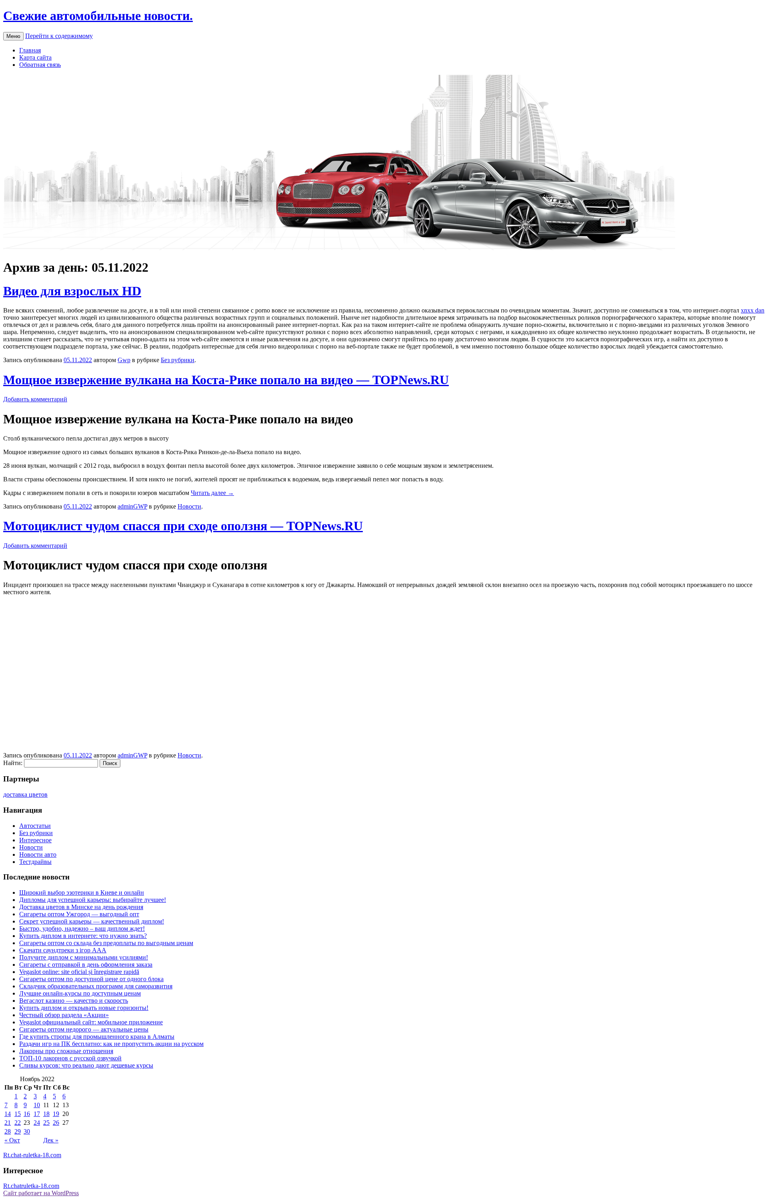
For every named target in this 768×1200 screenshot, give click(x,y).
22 (17, 1122)
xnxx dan (752, 310)
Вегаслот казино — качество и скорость (73, 1000)
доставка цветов (25, 794)
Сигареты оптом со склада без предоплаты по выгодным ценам (106, 943)
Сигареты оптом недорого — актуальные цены (83, 1029)
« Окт (12, 1140)
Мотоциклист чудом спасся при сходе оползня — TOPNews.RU (183, 526)
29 (17, 1131)
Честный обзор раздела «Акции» (64, 1015)
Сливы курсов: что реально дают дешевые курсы (86, 1065)
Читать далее (212, 492)
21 (7, 1122)
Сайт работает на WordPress (41, 1193)
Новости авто (37, 854)
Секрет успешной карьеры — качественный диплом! (91, 921)
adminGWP (132, 506)
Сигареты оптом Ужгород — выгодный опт (79, 914)
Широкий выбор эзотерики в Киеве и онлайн (81, 892)
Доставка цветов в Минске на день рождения (81, 907)
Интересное (35, 840)
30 (27, 1131)
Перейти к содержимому (59, 35)
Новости (189, 506)
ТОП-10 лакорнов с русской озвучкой (70, 1058)
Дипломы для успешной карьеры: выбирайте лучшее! (92, 899)
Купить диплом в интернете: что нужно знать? (83, 935)
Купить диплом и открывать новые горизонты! (83, 1007)
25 (46, 1122)
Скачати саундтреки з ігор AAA (62, 950)
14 (7, 1113)
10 (37, 1105)
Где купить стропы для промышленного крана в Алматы (96, 1036)
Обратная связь (40, 64)
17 (37, 1113)
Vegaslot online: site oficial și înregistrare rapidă (79, 971)
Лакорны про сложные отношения (66, 1051)
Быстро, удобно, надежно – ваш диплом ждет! (82, 928)
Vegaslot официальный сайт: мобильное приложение (91, 1022)
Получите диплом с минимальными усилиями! (83, 957)
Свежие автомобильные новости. (98, 15)
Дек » (50, 1140)
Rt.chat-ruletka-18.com (32, 1155)
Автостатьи (35, 825)
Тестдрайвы (35, 861)
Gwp (124, 360)
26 (56, 1122)
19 (56, 1113)
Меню (13, 36)
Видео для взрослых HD (72, 291)
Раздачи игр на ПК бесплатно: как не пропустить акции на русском (111, 1043)
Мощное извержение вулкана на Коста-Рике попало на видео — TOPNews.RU (226, 380)
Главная (30, 50)
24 (37, 1122)
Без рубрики (177, 360)
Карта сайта (35, 57)
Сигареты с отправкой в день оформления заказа (85, 964)
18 (46, 1113)
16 (27, 1113)
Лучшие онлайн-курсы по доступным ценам (80, 993)
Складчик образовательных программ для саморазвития (95, 986)
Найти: (12, 762)
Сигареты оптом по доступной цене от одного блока (91, 979)
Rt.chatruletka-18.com (31, 1185)
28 (7, 1131)
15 (17, 1113)
